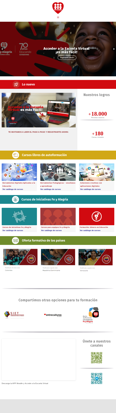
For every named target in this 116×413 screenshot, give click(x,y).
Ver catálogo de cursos (12, 189)
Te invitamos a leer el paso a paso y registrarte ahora (38, 132)
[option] (20, 263)
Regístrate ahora (67, 58)
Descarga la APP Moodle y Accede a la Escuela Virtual (25, 383)
